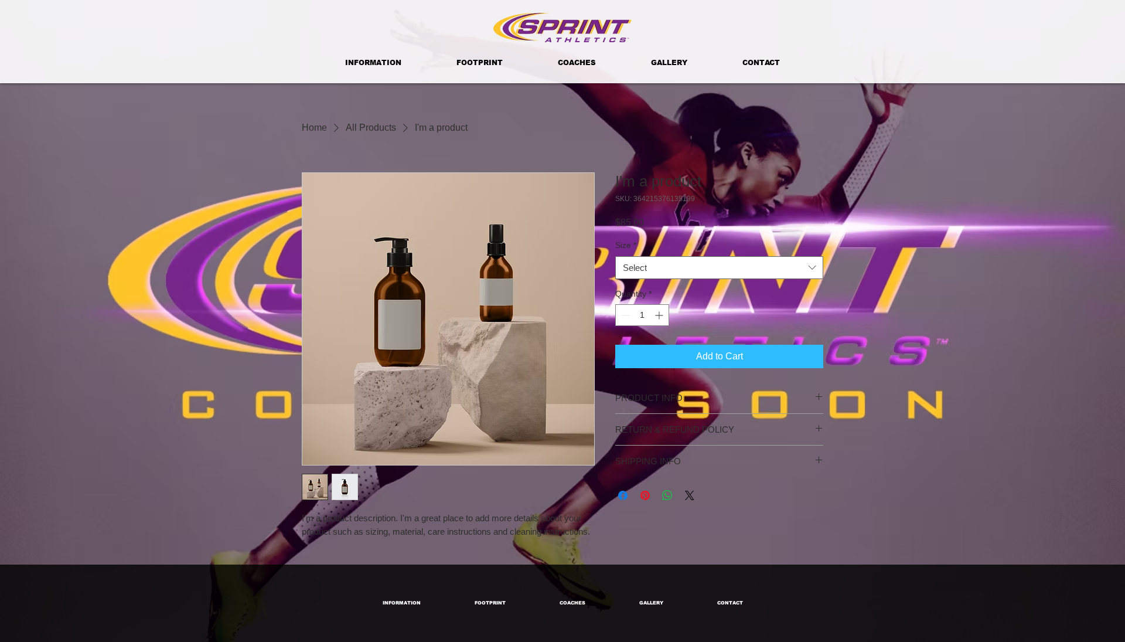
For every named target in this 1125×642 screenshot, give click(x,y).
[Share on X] (690, 495)
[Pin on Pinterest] (645, 495)
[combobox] (719, 267)
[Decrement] (624, 315)
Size (625, 245)
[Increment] (660, 315)
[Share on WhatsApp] (667, 495)
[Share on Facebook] (623, 495)
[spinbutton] (642, 315)
